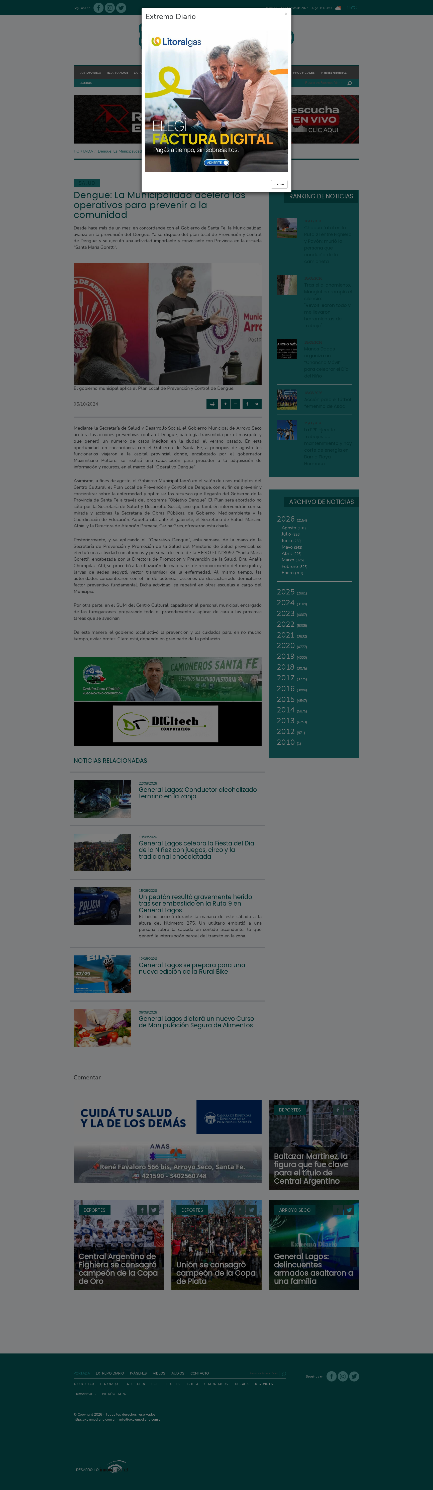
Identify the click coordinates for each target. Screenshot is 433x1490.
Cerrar (279, 184)
